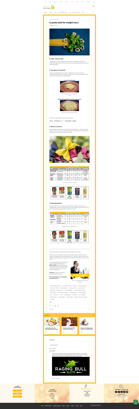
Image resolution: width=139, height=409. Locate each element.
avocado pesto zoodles (82, 285)
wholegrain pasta (73, 292)
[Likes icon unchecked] (52, 378)
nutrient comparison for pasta (79, 290)
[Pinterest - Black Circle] (119, 392)
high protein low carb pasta (63, 292)
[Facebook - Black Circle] (116, 392)
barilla (61, 294)
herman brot (56, 294)
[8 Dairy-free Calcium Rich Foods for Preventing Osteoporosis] (69, 321)
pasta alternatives (67, 294)
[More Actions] (89, 351)
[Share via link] (57, 305)
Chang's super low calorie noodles (81, 297)
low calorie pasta (53, 292)
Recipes (50, 12)
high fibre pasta (60, 290)
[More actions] (89, 19)
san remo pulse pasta (82, 292)
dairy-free (74, 285)
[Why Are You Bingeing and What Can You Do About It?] (87, 321)
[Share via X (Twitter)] (52, 305)
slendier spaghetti (61, 297)
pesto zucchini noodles (54, 287)
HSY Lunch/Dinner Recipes (75, 12)
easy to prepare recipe (67, 285)
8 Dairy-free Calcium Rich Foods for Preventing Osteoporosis (69, 328)
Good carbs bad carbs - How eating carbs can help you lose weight (51, 328)
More (83, 12)
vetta (51, 294)
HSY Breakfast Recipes (63, 12)
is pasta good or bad (73, 287)
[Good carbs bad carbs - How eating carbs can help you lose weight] (52, 321)
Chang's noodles (70, 297)
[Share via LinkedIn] (55, 305)
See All (94, 315)
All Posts (45, 12)
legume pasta (52, 290)
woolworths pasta (53, 297)
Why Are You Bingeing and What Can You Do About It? (87, 328)
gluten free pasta (82, 287)
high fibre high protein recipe (55, 285)
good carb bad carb (63, 287)
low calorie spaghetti (68, 290)
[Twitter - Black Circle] (124, 392)
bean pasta (52, 299)
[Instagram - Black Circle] (121, 392)
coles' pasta (75, 294)
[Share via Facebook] (49, 305)
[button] (93, 12)
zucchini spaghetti (82, 294)
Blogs (56, 12)
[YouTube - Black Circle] (127, 392)
